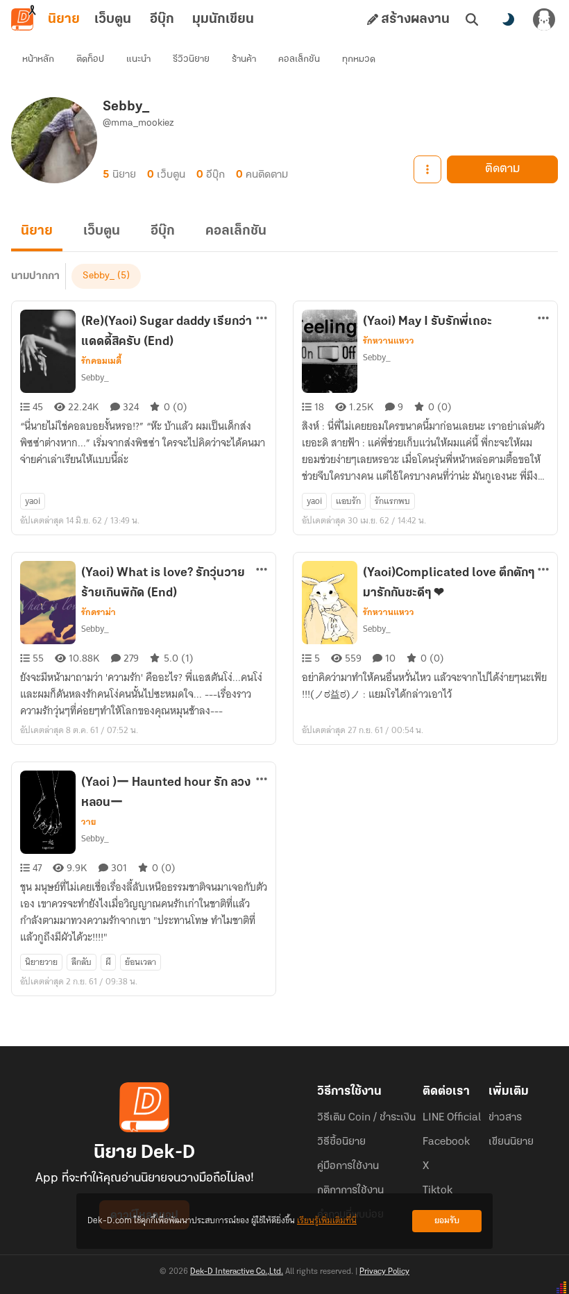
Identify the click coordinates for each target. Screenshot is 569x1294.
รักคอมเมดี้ (101, 361)
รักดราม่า (98, 612)
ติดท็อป (90, 59)
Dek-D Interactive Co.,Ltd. (236, 1272)
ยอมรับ (446, 1221)
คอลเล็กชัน (299, 59)
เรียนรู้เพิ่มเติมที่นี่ (327, 1221)
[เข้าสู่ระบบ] (544, 19)
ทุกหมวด (358, 59)
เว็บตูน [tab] (112, 19)
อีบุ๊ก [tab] (162, 19)
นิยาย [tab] (64, 19)
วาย (88, 821)
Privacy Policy (384, 1272)
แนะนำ (138, 59)
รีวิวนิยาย (191, 59)
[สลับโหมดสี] (508, 19)
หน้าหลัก (38, 59)
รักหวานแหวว (388, 340)
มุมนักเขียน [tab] (223, 19)
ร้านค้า (244, 59)
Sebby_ (98, 276)
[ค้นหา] (472, 19)
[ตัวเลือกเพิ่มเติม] (427, 169)
